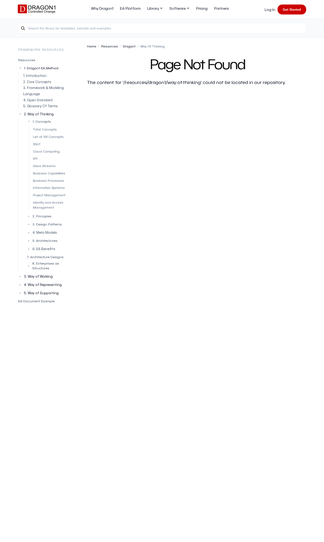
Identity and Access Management (48, 205)
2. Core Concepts (37, 82)
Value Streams (44, 166)
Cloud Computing (46, 151)
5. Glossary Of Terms (40, 106)
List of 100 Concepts (48, 136)
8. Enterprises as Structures (43, 265)
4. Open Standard (37, 100)
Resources (26, 60)
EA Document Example (36, 301)
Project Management (49, 195)
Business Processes (48, 180)
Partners (221, 8)
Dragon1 (129, 46)
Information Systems (49, 187)
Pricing (202, 8)
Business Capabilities (49, 173)
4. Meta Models (44, 232)
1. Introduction (34, 76)
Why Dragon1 (102, 8)
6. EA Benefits (43, 249)
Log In (270, 9)
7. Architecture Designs (45, 257)
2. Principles (39, 216)
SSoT (37, 144)
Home (91, 46)
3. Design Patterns (44, 224)
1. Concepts (39, 121)
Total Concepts (45, 129)
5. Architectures (42, 240)
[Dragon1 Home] (36, 9)
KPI (35, 158)
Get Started (292, 9)
